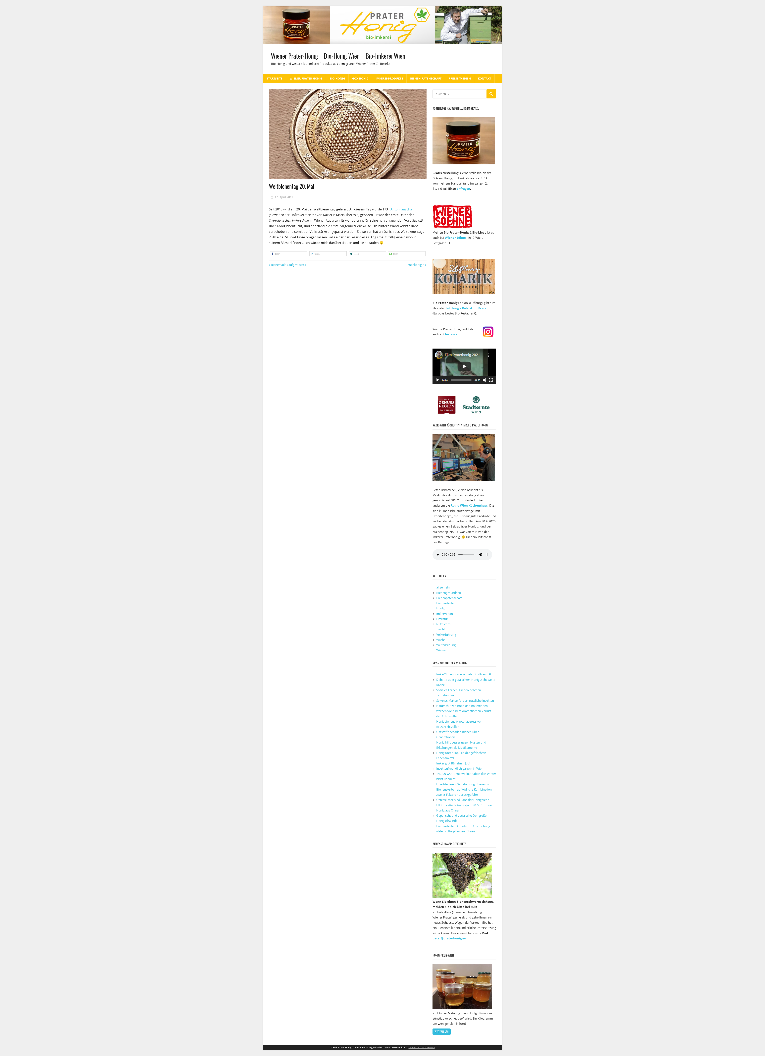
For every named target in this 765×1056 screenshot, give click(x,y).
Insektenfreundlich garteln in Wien (459, 768)
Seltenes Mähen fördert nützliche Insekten (465, 700)
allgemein (443, 587)
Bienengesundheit (448, 593)
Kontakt (484, 78)
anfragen (463, 189)
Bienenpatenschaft (449, 598)
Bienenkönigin (414, 265)
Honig (440, 608)
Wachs (440, 640)
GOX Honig (360, 78)
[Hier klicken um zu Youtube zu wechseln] (464, 383)
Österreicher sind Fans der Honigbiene (462, 800)
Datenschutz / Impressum (422, 1047)
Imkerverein (444, 614)
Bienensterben (446, 603)
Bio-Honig (337, 78)
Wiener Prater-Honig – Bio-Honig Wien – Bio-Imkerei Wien (338, 55)
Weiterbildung (446, 645)
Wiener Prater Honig (306, 78)
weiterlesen (441, 1031)
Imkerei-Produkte (389, 78)
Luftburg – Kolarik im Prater (467, 308)
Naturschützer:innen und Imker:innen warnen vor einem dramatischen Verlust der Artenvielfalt (463, 711)
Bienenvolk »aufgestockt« (288, 265)
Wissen (441, 650)
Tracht (440, 629)
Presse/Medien (460, 78)
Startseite (274, 78)
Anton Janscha (401, 209)
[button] (288, 253)
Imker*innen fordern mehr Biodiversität (463, 674)
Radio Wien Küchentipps (469, 505)
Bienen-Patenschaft (425, 78)
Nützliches (443, 624)
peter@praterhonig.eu (449, 938)
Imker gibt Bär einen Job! (453, 763)
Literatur (442, 619)
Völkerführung (446, 635)
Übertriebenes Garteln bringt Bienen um (463, 784)
